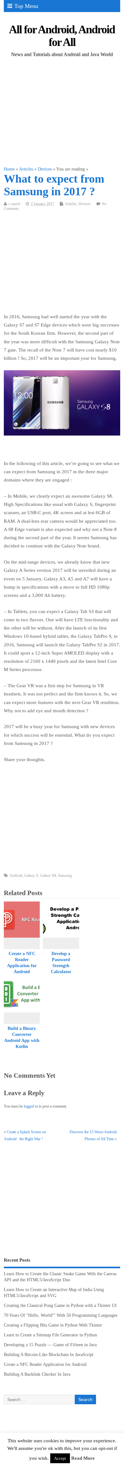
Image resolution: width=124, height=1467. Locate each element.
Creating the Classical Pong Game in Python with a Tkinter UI (60, 1305)
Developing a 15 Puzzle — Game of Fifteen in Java (50, 1344)
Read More (83, 1458)
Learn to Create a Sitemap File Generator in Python (50, 1335)
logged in (31, 1106)
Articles (71, 204)
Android (16, 875)
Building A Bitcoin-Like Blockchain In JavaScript (48, 1354)
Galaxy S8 (48, 875)
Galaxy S (31, 875)
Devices (85, 204)
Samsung (65, 875)
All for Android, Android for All (62, 35)
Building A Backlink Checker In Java (37, 1374)
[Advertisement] (62, 112)
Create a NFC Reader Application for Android (45, 1364)
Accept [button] (60, 1458)
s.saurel (14, 204)
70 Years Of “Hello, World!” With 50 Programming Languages (60, 1315)
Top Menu (26, 6)
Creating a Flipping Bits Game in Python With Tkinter (53, 1325)
